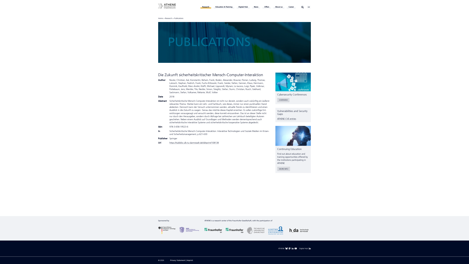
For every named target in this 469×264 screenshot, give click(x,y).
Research (168, 18)
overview (283, 100)
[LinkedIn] (293, 248)
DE (309, 7)
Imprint (190, 260)
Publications (178, 18)
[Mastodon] (289, 248)
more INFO (283, 169)
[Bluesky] (286, 248)
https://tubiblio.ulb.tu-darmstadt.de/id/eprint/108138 (194, 142)
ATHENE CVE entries (286, 118)
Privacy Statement (177, 260)
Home (160, 18)
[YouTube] (296, 248)
